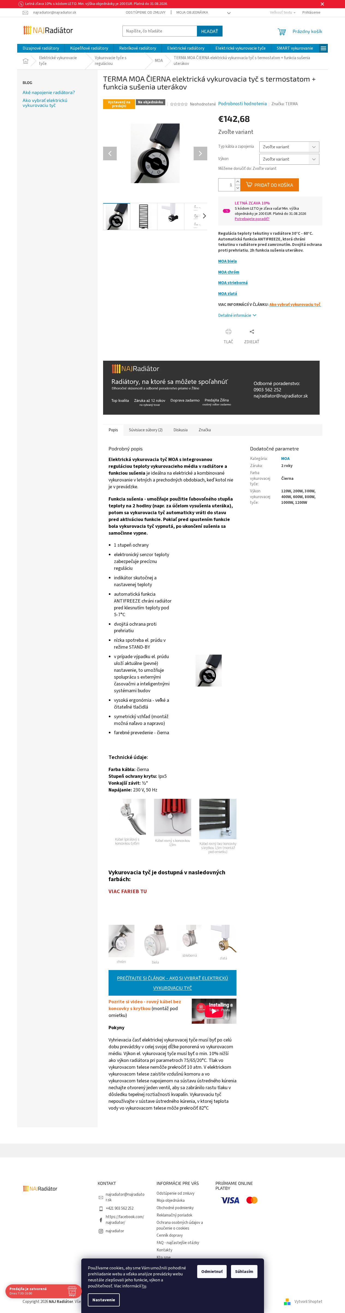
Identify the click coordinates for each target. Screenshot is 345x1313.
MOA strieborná (233, 283)
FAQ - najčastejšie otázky (178, 1243)
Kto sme (164, 1257)
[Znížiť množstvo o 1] (237, 188)
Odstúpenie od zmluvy (146, 12)
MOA (285, 459)
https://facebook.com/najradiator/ (125, 1219)
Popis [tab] (113, 430)
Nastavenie (103, 1300)
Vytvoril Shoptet (308, 1302)
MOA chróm (228, 272)
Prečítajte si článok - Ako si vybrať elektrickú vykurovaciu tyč (172, 982)
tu (144, 1286)
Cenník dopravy (170, 1235)
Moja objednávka (192, 12)
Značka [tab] (205, 430)
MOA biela (227, 261)
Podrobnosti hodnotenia (242, 104)
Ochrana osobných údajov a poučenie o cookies (180, 1225)
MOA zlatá (227, 294)
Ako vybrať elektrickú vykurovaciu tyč (45, 103)
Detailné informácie (234, 315)
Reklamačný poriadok (174, 1215)
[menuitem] (40, 48)
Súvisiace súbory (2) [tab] (146, 430)
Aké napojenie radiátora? (49, 92)
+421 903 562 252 (119, 1208)
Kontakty (164, 1250)
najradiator (115, 1231)
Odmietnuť (212, 1272)
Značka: (284, 104)
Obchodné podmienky (175, 1208)
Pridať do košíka (273, 185)
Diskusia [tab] (180, 430)
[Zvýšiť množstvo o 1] (237, 182)
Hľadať (209, 31)
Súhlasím (244, 1272)
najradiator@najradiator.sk (125, 1197)
